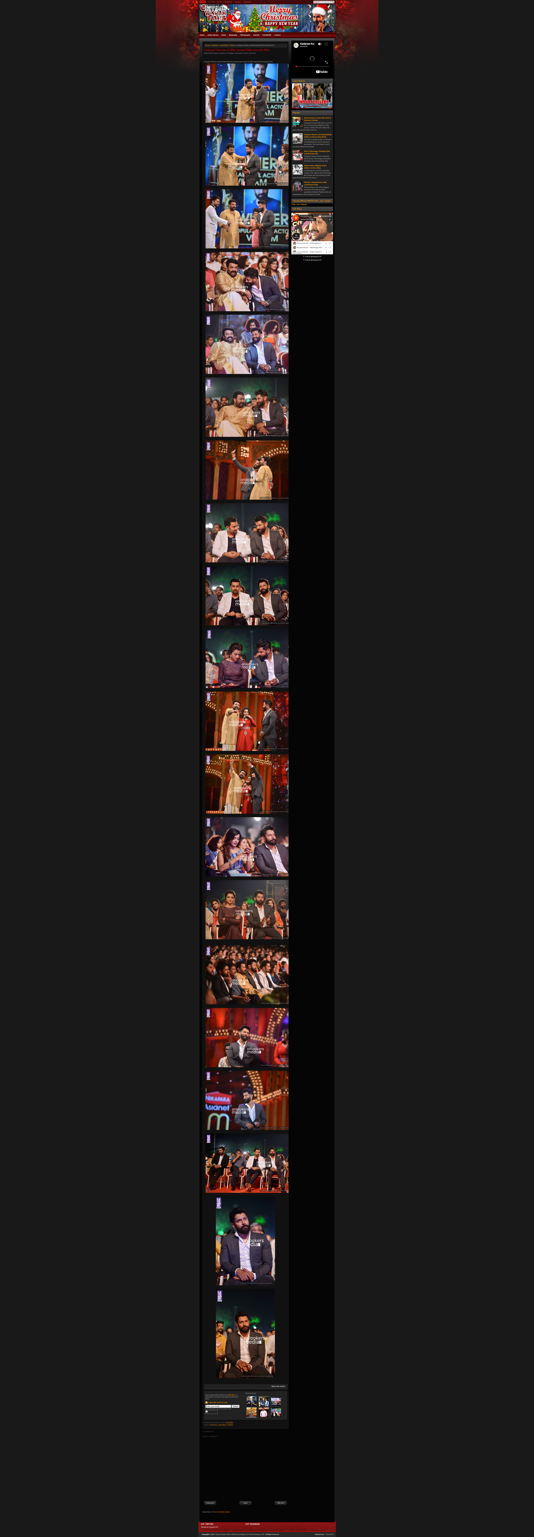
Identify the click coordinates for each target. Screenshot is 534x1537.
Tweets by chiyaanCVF (209, 1527)
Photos (232, 45)
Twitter (219, 2)
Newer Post (210, 1503)
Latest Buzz (224, 45)
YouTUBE (211, 2)
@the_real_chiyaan (299, 204)
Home (202, 2)
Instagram (247, 2)
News (224, 35)
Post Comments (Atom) (221, 1512)
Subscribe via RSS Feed (217, 1402)
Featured (215, 45)
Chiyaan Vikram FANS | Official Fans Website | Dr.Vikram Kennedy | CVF (239, 1534)
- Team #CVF (329, 1534)
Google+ (238, 2)
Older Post (280, 1503)
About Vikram (213, 35)
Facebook (228, 2)
